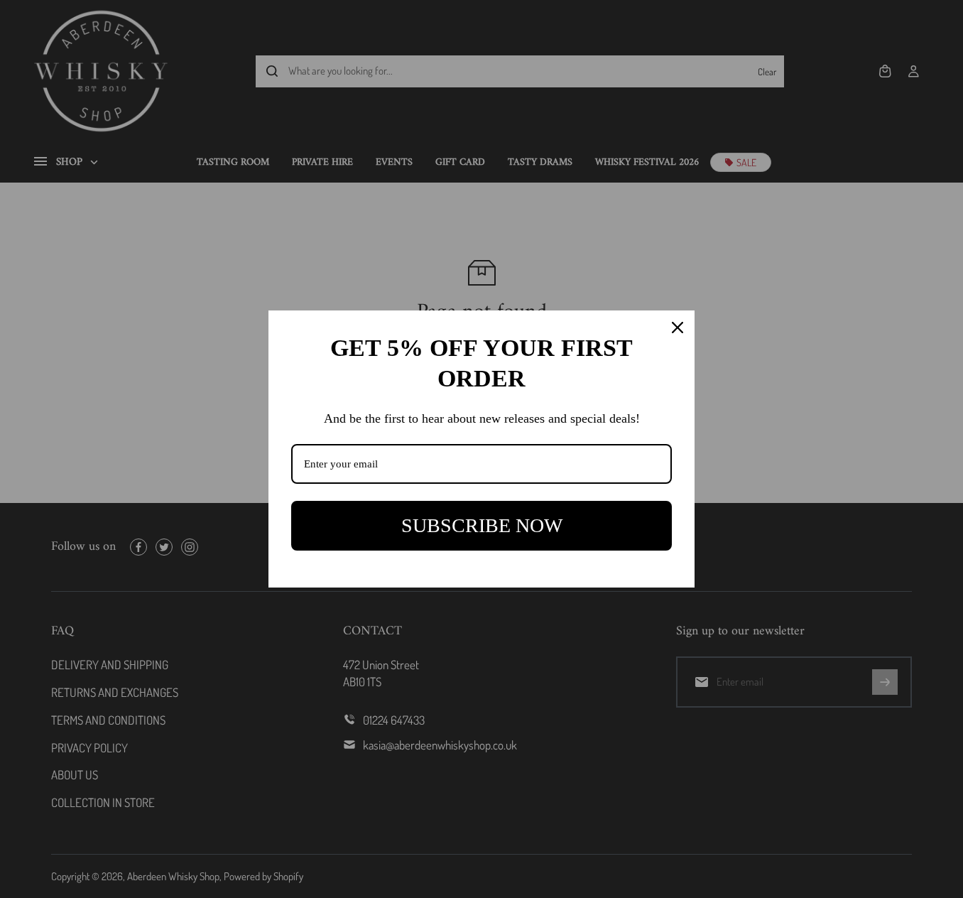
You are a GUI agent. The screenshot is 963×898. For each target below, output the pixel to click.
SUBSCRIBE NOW (481, 525)
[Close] (677, 327)
